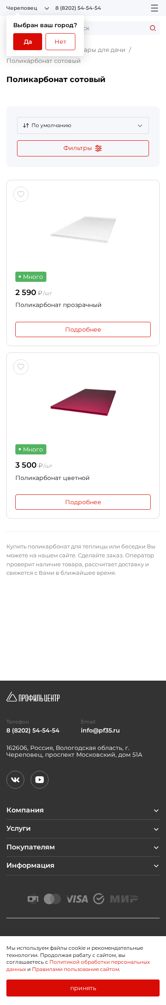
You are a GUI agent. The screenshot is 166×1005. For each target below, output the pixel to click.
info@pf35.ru (100, 730)
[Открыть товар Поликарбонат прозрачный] (83, 227)
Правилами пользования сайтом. (76, 969)
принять (83, 988)
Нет (60, 41)
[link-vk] (15, 780)
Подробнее (83, 329)
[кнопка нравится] (21, 194)
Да (28, 41)
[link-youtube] (40, 780)
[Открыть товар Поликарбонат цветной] (83, 399)
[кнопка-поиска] (153, 28)
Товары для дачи (99, 49)
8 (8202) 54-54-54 (78, 8)
